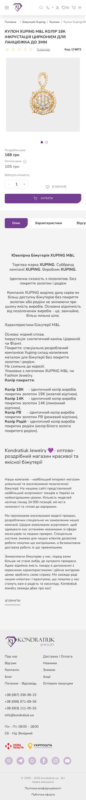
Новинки (50, 663)
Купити (47, 198)
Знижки (49, 670)
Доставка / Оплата (58, 656)
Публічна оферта (43, 794)
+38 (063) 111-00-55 (20, 708)
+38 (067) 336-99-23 (20, 695)
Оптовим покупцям (58, 683)
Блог (8, 676)
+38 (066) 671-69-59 (20, 701)
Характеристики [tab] (48, 223)
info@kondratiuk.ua (19, 715)
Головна (10, 22)
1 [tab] (42, 142)
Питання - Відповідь (21, 683)
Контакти (12, 670)
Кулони (54, 22)
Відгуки (10, 663)
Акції (46, 676)
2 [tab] (46, 142)
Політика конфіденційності (43, 788)
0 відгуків (43, 49)
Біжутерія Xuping (33, 22)
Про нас (11, 656)
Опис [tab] (16, 223)
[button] (41, 7)
